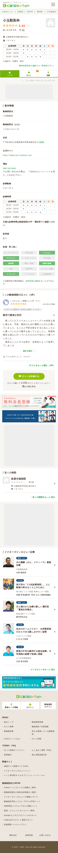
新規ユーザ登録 (11, 707)
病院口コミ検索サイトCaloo (16, 766)
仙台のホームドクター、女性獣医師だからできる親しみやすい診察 (33, 630)
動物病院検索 (37, 722)
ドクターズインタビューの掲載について (21, 797)
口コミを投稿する (30, 376)
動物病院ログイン (48, 705)
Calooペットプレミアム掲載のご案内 (20, 787)
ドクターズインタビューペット (17, 771)
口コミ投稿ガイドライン (14, 750)
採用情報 (29, 835)
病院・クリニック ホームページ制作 (19, 811)
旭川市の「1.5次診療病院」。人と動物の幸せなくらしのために (33, 586)
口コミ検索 (9, 727)
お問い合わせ (45, 835)
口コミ (32, 73)
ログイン (30, 707)
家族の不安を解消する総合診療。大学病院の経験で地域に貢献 (33, 652)
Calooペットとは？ (12, 739)
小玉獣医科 (11, 20)
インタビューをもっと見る (43, 669)
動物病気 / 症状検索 (40, 727)
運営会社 (13, 835)
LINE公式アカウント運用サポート (18, 820)
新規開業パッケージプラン (15, 825)
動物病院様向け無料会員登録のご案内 (20, 792)
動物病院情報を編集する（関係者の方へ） (37, 66)
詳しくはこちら (29, 386)
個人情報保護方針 (39, 755)
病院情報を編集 (32, 281)
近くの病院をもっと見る (44, 497)
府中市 (30, 12)
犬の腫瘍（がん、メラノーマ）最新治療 (33, 563)
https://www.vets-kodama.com (17, 155)
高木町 (40, 12)
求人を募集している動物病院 (43, 732)
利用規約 (8, 755)
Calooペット (7, 12)
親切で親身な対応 (12, 315)
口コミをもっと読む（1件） (42, 365)
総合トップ (9, 722)
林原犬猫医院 (18, 478)
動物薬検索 (9, 731)
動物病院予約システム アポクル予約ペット (22, 801)
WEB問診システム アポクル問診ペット (20, 806)
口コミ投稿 (36, 739)
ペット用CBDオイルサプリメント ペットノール (24, 775)
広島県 (20, 12)
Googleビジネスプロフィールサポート (20, 815)
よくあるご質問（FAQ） (42, 750)
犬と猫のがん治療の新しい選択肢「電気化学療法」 (32, 608)
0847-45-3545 (9, 168)
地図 (48, 75)
